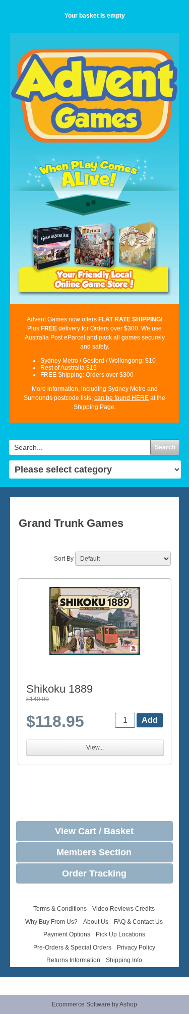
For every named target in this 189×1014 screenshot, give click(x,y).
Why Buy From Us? (51, 921)
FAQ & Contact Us (138, 921)
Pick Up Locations (120, 934)
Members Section (94, 852)
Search (165, 447)
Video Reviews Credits (123, 908)
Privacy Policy (136, 947)
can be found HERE (121, 397)
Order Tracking (94, 873)
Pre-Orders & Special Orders (72, 947)
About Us (95, 921)
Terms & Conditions (60, 908)
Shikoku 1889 (59, 689)
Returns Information (73, 960)
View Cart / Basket (94, 831)
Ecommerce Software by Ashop (94, 1004)
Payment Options (66, 934)
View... (95, 747)
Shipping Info (124, 960)
